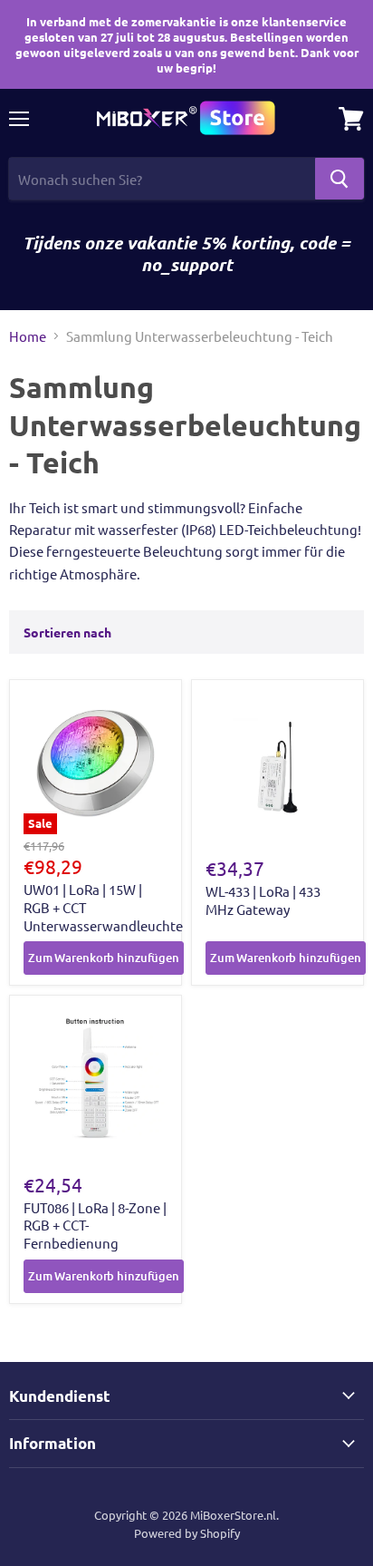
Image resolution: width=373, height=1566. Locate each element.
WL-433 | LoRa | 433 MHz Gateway (263, 900)
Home (27, 336)
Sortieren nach (67, 632)
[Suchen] (339, 178)
